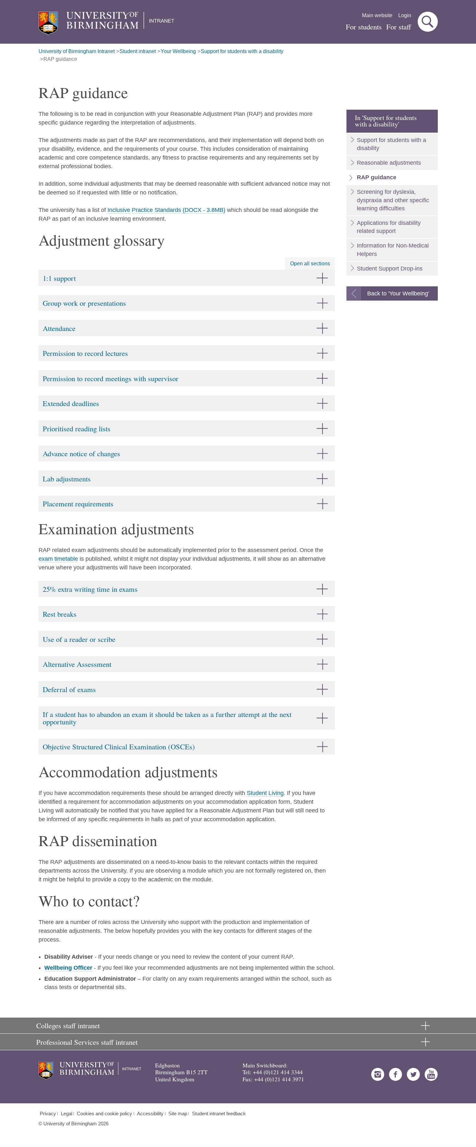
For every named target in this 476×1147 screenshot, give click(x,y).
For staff (398, 26)
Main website (377, 15)
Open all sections (310, 263)
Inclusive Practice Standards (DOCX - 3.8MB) (166, 210)
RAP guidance (60, 59)
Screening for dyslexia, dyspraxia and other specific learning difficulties (393, 200)
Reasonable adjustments (389, 163)
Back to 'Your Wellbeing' (398, 293)
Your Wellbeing (178, 51)
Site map (177, 1113)
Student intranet (137, 51)
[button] (428, 22)
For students (364, 26)
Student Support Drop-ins (390, 268)
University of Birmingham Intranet (77, 51)
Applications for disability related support (389, 227)
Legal (66, 1113)
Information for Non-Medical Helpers (393, 249)
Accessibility (150, 1113)
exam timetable (58, 559)
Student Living (265, 793)
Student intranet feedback (219, 1113)
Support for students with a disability (242, 51)
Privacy (48, 1113)
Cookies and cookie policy (104, 1113)
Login (404, 15)
